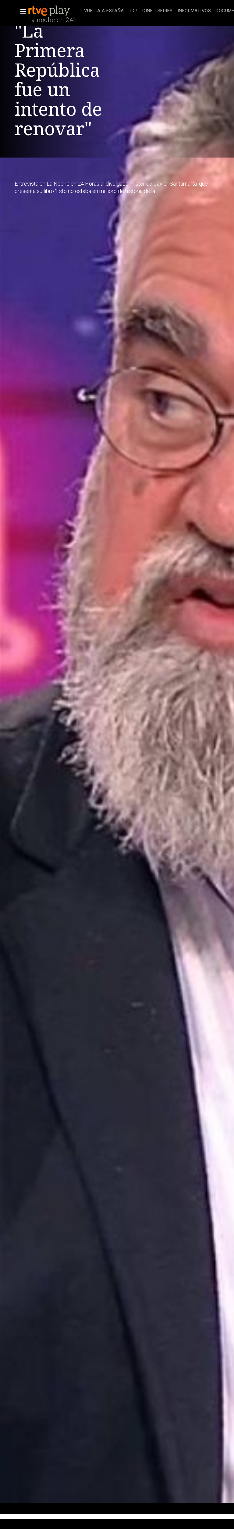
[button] (21, 11)
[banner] (55, 11)
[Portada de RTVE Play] (49, 11)
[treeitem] (104, 11)
